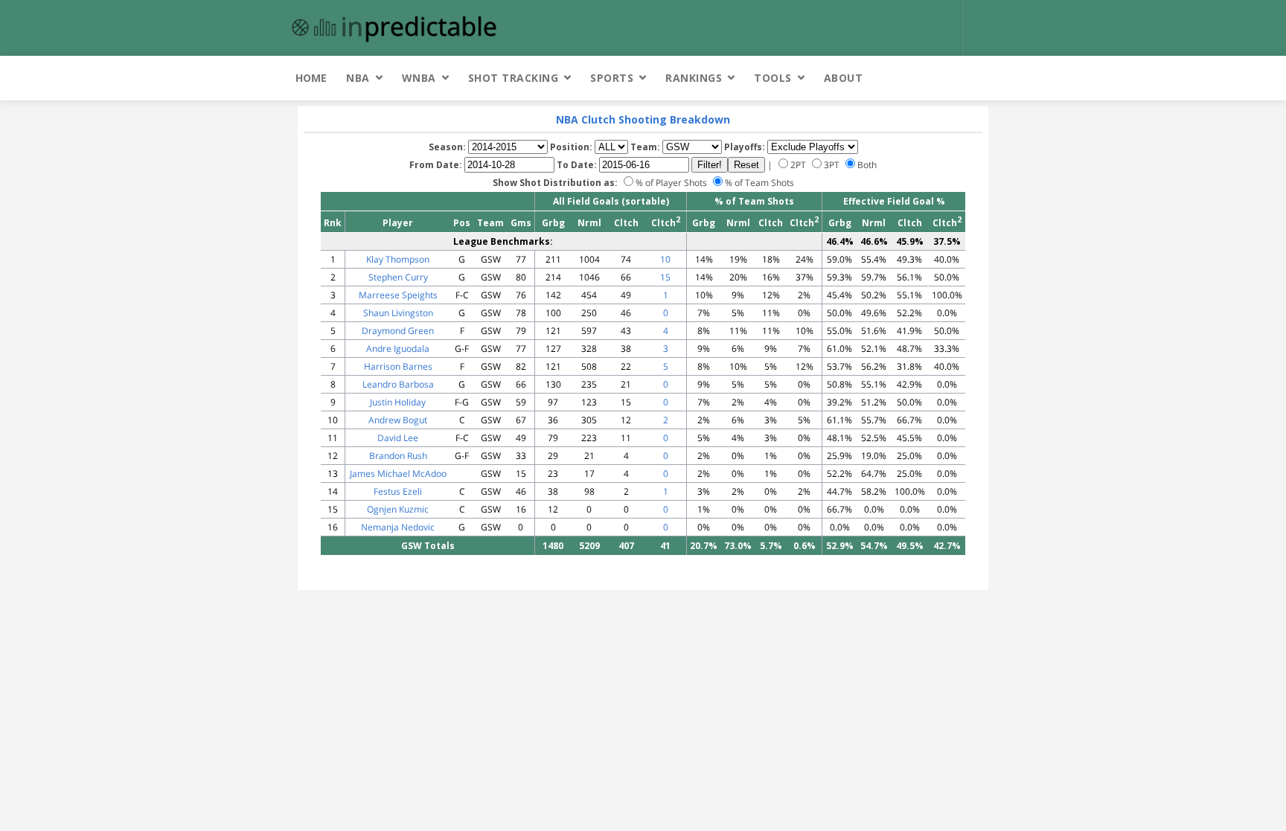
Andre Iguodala (397, 348)
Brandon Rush (398, 455)
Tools (773, 78)
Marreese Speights (398, 295)
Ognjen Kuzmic (398, 509)
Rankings (693, 78)
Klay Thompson (397, 259)
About (843, 78)
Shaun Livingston (398, 313)
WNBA (419, 78)
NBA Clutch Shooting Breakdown (643, 119)
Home (311, 78)
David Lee (397, 437)
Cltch (626, 222)
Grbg (553, 222)
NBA (358, 78)
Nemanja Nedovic (398, 527)
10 (665, 259)
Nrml (589, 222)
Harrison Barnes (398, 366)
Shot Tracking (513, 78)
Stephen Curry (398, 277)
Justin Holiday (398, 402)
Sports (611, 78)
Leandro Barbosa (398, 384)
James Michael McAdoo (398, 473)
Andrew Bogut (397, 420)
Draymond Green (398, 330)
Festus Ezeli (398, 491)
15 (665, 277)
